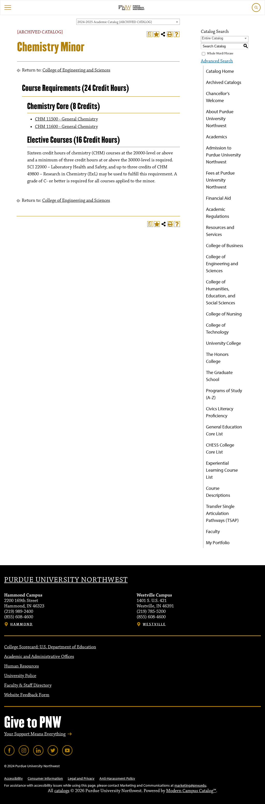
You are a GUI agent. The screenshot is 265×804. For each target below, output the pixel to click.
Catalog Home (220, 71)
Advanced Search (217, 61)
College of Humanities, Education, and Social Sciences (220, 292)
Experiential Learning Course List (222, 470)
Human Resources (21, 666)
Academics (216, 137)
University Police (20, 676)
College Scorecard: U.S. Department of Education (50, 647)
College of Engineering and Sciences (76, 70)
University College (223, 343)
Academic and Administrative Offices (39, 656)
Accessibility (13, 778)
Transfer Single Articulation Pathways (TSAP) (222, 513)
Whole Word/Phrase (220, 53)
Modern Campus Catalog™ (191, 791)
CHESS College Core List (220, 448)
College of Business (224, 245)
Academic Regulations (217, 212)
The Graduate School (219, 375)
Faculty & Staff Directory (27, 685)
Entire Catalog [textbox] (212, 38)
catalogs (61, 791)
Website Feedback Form (26, 695)
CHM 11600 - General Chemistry (66, 127)
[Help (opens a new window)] (176, 34)
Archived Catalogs (223, 82)
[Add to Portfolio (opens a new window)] (156, 34)
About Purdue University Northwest (219, 118)
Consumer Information (45, 778)
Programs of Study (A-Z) (224, 393)
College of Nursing (224, 314)
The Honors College (217, 357)
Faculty (213, 531)
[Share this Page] (163, 34)
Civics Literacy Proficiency (219, 412)
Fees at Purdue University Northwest (220, 180)
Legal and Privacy (81, 778)
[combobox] (128, 22)
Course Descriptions (218, 491)
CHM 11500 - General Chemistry (66, 119)
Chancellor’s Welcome (218, 96)
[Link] (9, 750)
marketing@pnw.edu (190, 785)
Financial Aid (218, 198)
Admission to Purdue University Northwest (223, 155)
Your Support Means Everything (34, 734)
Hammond (21, 624)
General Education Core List (224, 430)
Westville (154, 624)
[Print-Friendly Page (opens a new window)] (170, 34)
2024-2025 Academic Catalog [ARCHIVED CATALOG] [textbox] (114, 22)
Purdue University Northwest (66, 580)
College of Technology (217, 328)
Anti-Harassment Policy (117, 778)
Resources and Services (220, 230)
